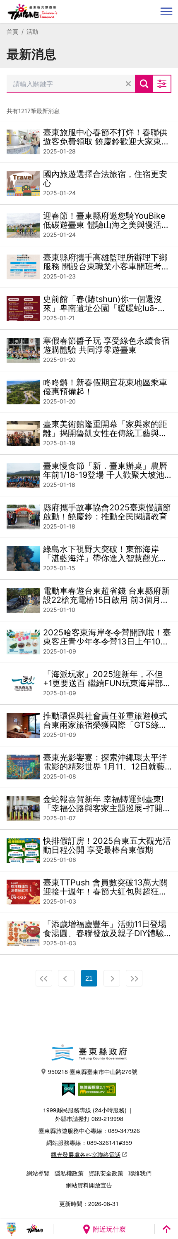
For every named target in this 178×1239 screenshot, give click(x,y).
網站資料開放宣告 (89, 1185)
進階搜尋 (162, 84)
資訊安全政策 (106, 1173)
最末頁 (134, 978)
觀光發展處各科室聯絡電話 (85, 1154)
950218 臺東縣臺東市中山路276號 (92, 1071)
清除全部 (128, 83)
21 (89, 978)
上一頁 (66, 978)
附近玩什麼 (109, 1229)
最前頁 (44, 978)
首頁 (12, 31)
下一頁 (111, 978)
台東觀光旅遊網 (32, 12)
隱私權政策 (69, 1173)
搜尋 (144, 84)
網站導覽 (38, 1173)
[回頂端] (166, 1229)
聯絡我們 (140, 1173)
